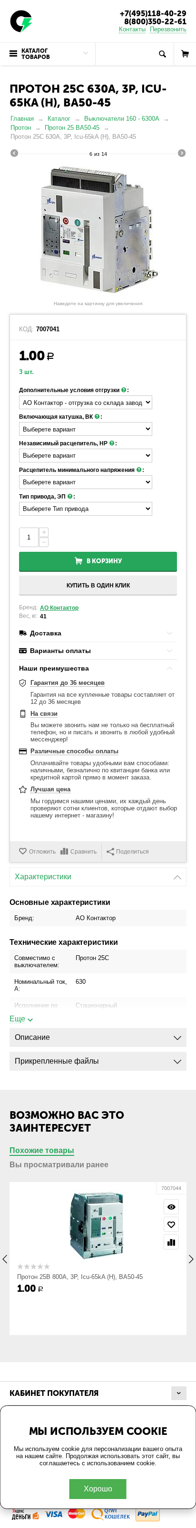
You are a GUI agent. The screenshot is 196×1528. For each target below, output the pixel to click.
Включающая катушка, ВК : (60, 416)
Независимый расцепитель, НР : (68, 443)
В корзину (104, 561)
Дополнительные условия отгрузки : (74, 390)
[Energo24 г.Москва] (21, 20)
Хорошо (98, 1489)
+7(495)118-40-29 (153, 13)
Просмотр (171, 1206)
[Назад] (14, 154)
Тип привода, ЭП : (47, 496)
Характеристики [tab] (43, 877)
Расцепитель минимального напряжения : (81, 470)
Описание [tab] (32, 1037)
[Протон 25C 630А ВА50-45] (98, 230)
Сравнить (83, 851)
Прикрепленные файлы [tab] (57, 1061)
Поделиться (132, 851)
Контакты (132, 29)
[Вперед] (181, 154)
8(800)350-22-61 (155, 21)
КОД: (26, 329)
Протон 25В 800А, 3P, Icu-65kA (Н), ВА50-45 (80, 1276)
